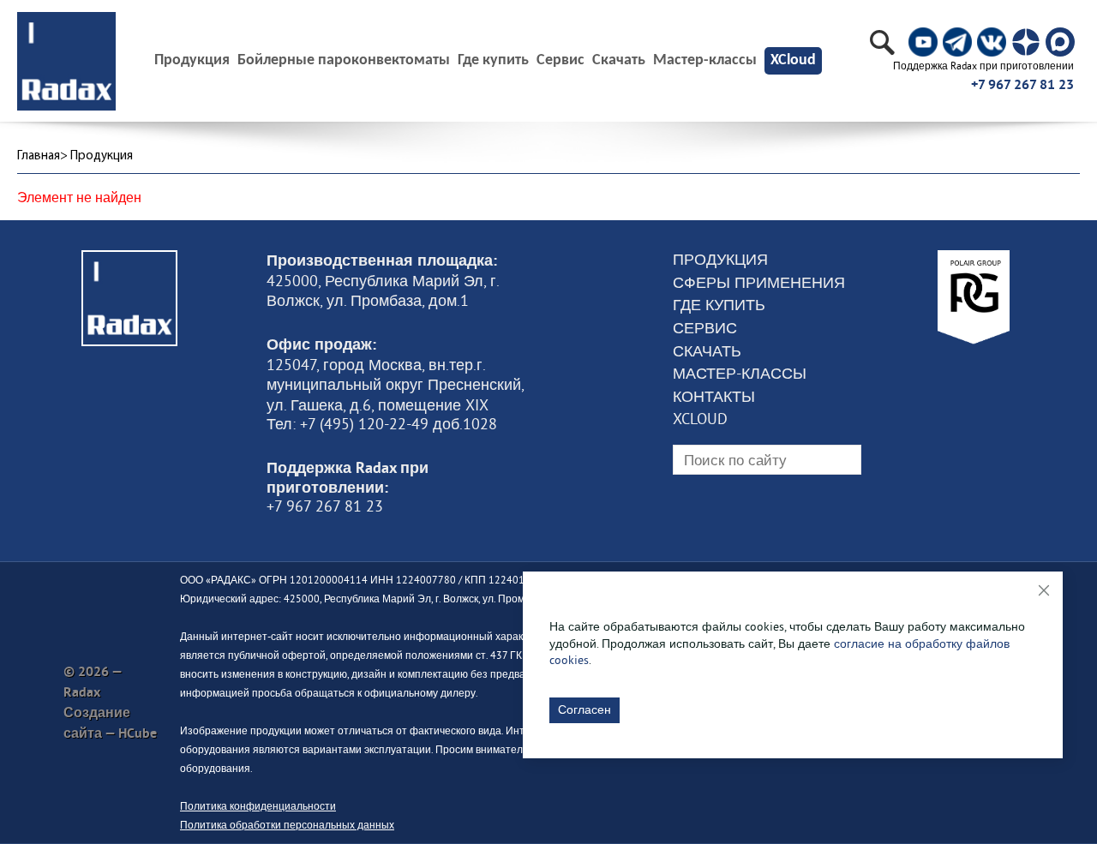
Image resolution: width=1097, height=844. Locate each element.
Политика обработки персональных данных (287, 824)
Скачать (618, 61)
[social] (923, 42)
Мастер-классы (705, 61)
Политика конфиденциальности (258, 805)
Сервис (560, 61)
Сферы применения (759, 282)
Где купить (493, 61)
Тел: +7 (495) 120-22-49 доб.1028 (382, 424)
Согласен (584, 709)
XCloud (793, 60)
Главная (38, 156)
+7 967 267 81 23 (1022, 84)
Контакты (714, 396)
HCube (137, 733)
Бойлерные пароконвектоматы (343, 61)
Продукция (720, 259)
